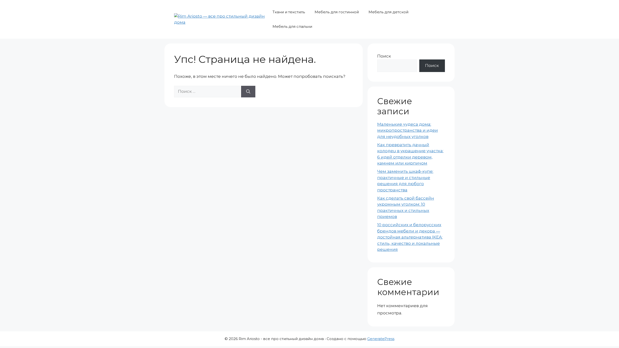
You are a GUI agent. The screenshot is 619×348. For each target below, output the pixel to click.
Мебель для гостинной (337, 12)
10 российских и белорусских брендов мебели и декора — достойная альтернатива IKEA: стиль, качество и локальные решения (409, 237)
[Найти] (248, 91)
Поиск (384, 56)
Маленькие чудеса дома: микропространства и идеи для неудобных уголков (407, 130)
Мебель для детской (388, 12)
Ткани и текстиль (289, 12)
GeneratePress (380, 338)
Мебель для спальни (292, 26)
